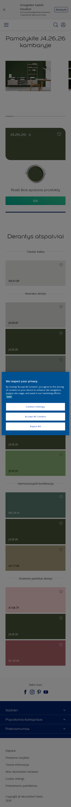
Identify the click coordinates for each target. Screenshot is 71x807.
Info (9, 396)
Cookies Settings (35, 406)
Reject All (35, 426)
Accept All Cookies (35, 416)
